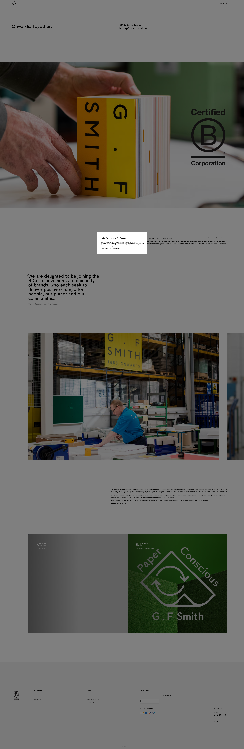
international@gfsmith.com (132, 244)
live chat (119, 244)
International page (134, 240)
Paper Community (105, 244)
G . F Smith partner (107, 242)
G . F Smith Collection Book (107, 243)
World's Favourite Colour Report (124, 243)
